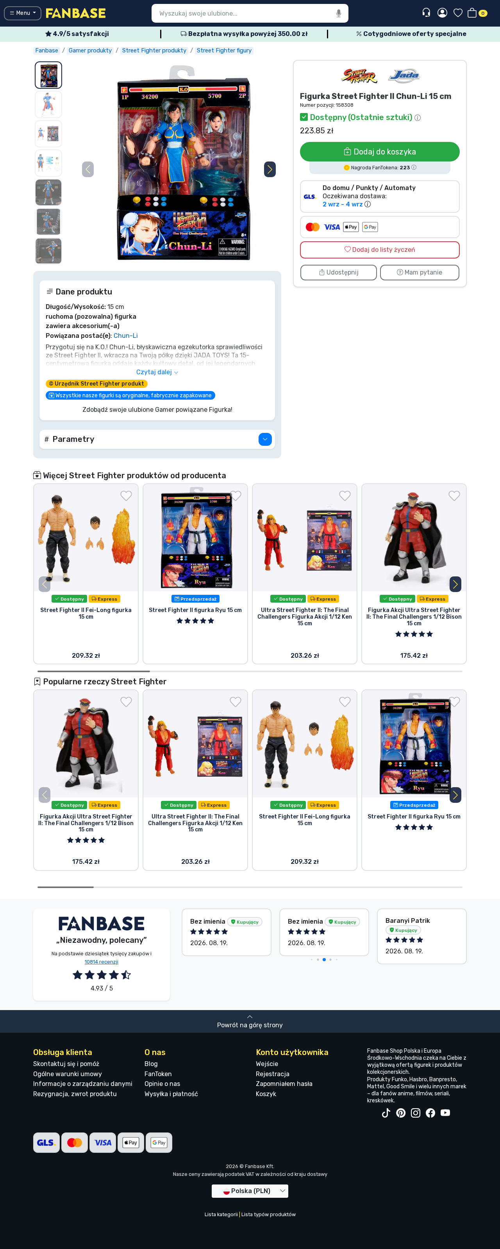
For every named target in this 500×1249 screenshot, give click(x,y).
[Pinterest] (400, 1113)
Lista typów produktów (268, 1214)
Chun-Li (126, 335)
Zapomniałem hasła (284, 1083)
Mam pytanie (422, 272)
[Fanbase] (75, 12)
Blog (151, 1064)
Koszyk (266, 1094)
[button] (270, 169)
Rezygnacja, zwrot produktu (75, 1094)
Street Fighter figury (224, 50)
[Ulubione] (458, 13)
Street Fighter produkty (154, 50)
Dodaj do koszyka (384, 151)
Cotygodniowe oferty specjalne (414, 34)
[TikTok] (386, 1113)
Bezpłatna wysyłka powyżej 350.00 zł (247, 34)
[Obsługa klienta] (427, 12)
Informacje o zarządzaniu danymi (82, 1083)
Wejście (267, 1064)
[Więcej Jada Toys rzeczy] (404, 76)
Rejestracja (272, 1074)
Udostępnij (342, 272)
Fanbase (46, 50)
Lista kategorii (221, 1214)
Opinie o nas (162, 1083)
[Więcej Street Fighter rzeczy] (359, 76)
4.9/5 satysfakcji (80, 34)
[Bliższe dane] (265, 439)
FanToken (158, 1074)
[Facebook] (430, 1113)
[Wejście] (442, 13)
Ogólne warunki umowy (67, 1074)
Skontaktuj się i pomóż (66, 1064)
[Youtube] (445, 1113)
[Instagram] (415, 1113)
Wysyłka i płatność (171, 1094)
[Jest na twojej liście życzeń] (126, 496)
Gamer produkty (90, 50)
